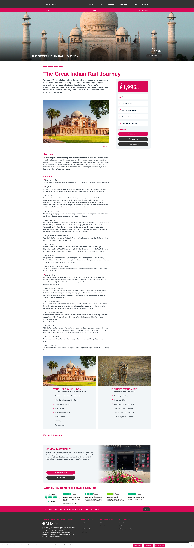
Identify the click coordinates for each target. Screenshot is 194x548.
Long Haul (83, 523)
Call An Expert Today (61, 472)
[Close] (191, 545)
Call (49, 10)
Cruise (100, 4)
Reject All (148, 545)
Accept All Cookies (159, 545)
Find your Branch (123, 526)
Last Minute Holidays (86, 529)
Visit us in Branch (154, 55)
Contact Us (145, 4)
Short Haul (84, 532)
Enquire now (134, 134)
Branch (95, 10)
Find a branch (134, 144)
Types (56, 66)
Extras (101, 523)
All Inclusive (84, 526)
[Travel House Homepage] (50, 4)
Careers (135, 4)
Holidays (91, 4)
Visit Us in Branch (60, 477)
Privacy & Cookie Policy (125, 529)
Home (45, 66)
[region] (97, 545)
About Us (121, 523)
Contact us (134, 139)
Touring (61, 66)
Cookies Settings (137, 545)
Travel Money (123, 4)
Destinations (111, 4)
